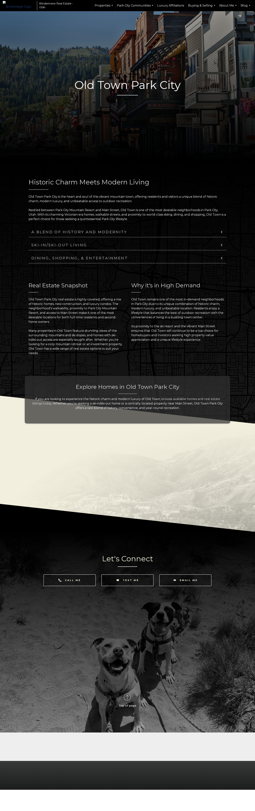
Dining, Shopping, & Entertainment (79, 258)
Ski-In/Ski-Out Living (59, 245)
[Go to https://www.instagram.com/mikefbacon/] (127, 756)
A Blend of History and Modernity (79, 232)
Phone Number (47, 633)
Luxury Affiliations (170, 5)
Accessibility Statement (195, 774)
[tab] (127, 232)
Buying (43, 656)
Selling (60, 656)
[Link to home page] (19, 5)
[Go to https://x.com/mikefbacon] (138, 756)
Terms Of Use (141, 774)
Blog (246, 7)
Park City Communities (135, 7)
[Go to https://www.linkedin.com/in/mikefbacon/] (117, 756)
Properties (104, 7)
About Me (228, 7)
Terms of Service (116, 673)
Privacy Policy (95, 673)
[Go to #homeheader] (127, 697)
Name (40, 612)
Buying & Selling (202, 7)
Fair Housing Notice (231, 774)
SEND (46, 665)
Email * (41, 622)
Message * (44, 643)
